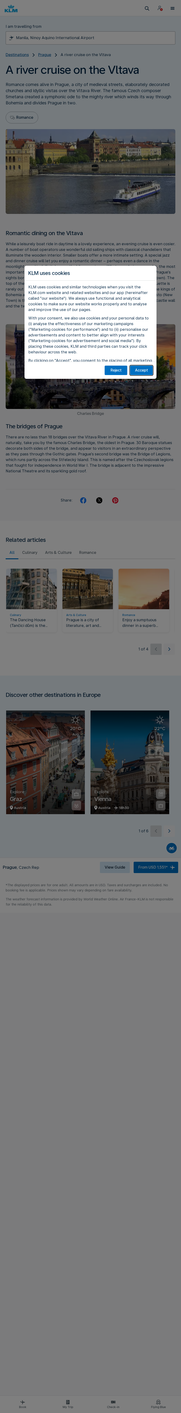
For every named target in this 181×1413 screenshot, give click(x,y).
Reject (116, 370)
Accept (141, 370)
